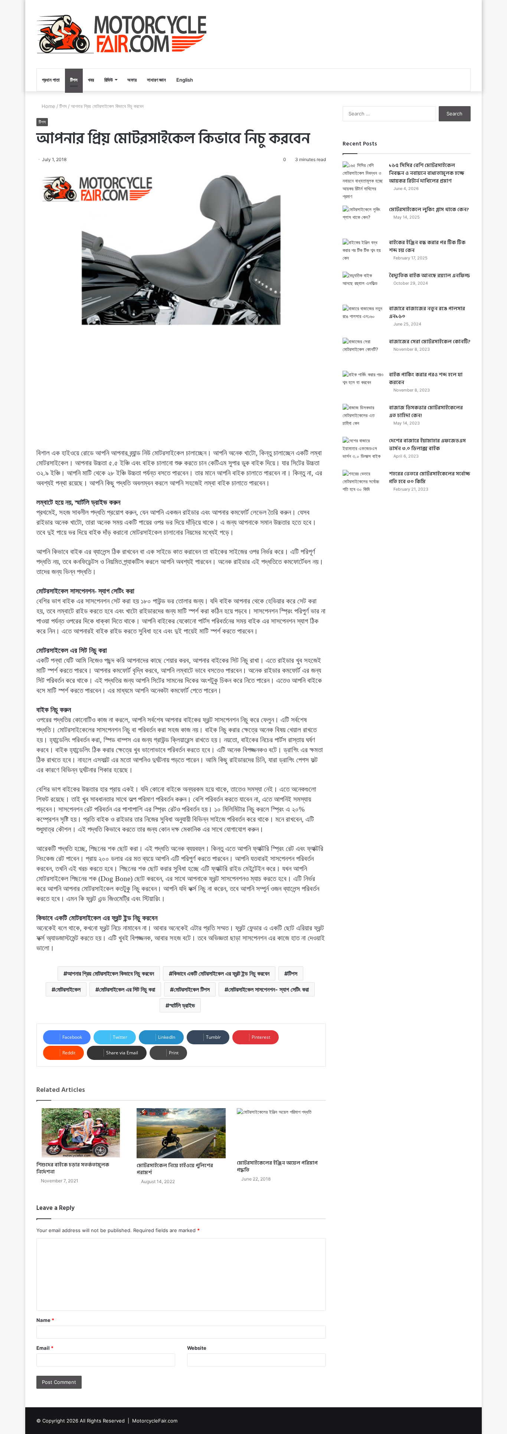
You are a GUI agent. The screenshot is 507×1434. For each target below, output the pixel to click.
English (184, 80)
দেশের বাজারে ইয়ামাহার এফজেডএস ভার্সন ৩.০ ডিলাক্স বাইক (427, 444)
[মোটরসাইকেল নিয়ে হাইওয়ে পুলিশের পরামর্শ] (181, 1133)
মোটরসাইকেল (68, 989)
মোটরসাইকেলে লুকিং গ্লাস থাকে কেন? (429, 209)
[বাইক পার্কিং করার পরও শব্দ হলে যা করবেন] (363, 385)
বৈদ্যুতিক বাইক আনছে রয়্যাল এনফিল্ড (429, 275)
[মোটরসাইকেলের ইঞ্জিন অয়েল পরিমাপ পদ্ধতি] (281, 1132)
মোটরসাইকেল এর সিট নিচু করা (127, 989)
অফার (132, 80)
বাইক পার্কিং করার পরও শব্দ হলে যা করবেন (425, 378)
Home (47, 106)
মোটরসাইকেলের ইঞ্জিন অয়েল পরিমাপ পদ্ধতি (277, 1166)
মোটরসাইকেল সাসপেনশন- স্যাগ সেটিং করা (268, 989)
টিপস (74, 80)
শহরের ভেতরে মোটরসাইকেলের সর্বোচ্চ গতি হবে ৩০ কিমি (429, 477)
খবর (91, 80)
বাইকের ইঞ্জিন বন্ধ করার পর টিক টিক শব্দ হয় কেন (427, 246)
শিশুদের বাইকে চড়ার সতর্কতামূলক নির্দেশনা (72, 1168)
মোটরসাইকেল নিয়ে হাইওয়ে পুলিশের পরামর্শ (175, 1169)
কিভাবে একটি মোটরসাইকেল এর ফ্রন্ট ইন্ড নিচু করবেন (221, 973)
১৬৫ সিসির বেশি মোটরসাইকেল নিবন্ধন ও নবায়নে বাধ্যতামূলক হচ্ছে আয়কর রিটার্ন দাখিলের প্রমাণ (426, 173)
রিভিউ (108, 80)
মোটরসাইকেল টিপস (192, 989)
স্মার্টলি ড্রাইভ (182, 1005)
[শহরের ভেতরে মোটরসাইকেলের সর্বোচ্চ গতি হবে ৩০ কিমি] (363, 484)
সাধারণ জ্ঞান (156, 80)
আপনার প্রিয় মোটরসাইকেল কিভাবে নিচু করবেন (110, 973)
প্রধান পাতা (51, 80)
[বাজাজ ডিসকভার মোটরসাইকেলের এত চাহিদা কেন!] (363, 418)
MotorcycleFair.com (154, 1421)
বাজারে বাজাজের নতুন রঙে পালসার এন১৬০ (427, 312)
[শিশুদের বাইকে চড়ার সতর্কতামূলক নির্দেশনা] (80, 1133)
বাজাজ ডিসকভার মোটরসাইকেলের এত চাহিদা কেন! (426, 411)
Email (44, 1348)
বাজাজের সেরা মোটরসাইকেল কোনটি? (429, 341)
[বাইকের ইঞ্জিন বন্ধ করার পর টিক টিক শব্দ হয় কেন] (363, 252)
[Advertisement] (181, 389)
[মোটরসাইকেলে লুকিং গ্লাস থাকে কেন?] (363, 219)
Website (196, 1348)
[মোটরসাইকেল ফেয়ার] (121, 34)
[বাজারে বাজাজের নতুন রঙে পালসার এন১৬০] (363, 319)
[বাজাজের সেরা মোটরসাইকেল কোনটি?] (363, 352)
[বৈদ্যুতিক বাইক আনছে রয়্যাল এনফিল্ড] (363, 285)
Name (45, 1320)
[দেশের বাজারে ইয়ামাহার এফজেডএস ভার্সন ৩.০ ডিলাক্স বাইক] (363, 451)
